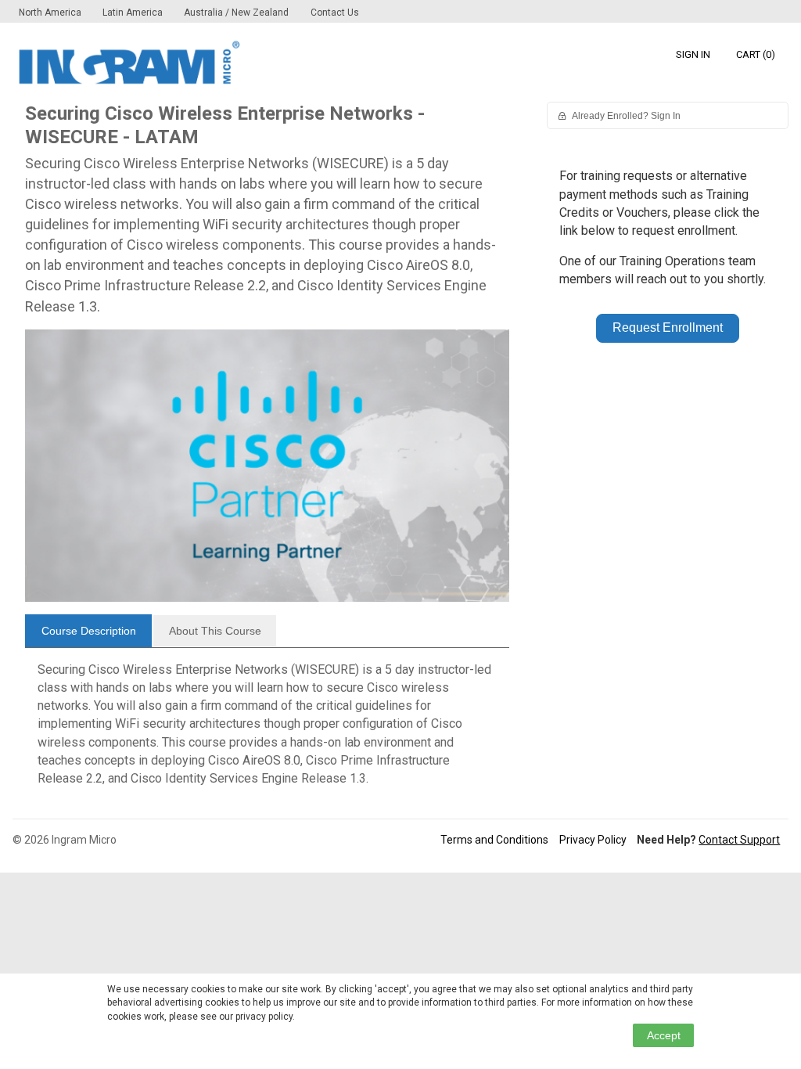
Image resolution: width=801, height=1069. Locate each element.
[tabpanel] (267, 730)
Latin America (133, 12)
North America (51, 12)
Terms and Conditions (494, 839)
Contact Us (335, 12)
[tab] (88, 630)
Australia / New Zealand (236, 12)
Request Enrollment (667, 327)
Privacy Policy (593, 839)
